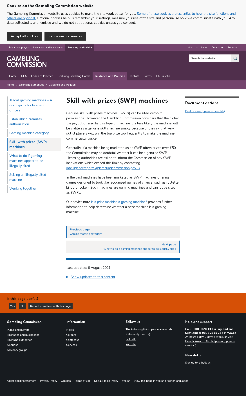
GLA (24, 76)
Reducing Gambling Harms (73, 76)
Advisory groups (17, 350)
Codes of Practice (42, 76)
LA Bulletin (163, 76)
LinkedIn (131, 339)
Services (232, 47)
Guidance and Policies (110, 76)
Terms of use (82, 381)
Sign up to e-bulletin (198, 363)
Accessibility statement (21, 381)
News (204, 47)
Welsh (126, 381)
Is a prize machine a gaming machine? (119, 202)
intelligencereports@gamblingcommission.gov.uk (103, 168)
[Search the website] (235, 58)
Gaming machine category (29, 133)
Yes (13, 306)
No (23, 306)
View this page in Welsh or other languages (161, 381)
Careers (71, 335)
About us (192, 47)
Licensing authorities (79, 47)
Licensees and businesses (48, 47)
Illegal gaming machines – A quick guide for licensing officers (30, 105)
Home (13, 76)
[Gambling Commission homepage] (26, 66)
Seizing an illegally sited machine (27, 177)
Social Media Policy (106, 381)
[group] (123, 277)
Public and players (19, 47)
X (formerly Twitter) (138, 334)
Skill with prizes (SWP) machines (28, 144)
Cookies (66, 381)
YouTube (131, 344)
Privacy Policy (48, 381)
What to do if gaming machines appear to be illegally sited (26, 160)
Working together (22, 188)
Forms (148, 76)
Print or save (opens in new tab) (205, 111)
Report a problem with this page (50, 306)
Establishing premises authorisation (25, 122)
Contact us (218, 47)
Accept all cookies (24, 36)
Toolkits (134, 76)
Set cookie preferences (65, 36)
